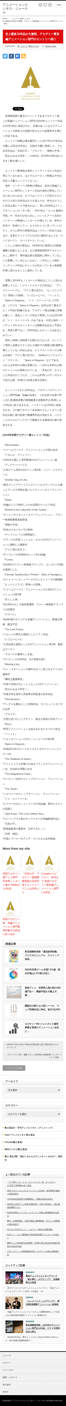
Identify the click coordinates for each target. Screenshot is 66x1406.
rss (40, 5)
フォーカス (8, 1370)
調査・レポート (10, 1377)
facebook (50, 5)
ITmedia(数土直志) (14, 1142)
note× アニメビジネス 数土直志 (20, 1135)
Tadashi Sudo (50, 46)
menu (59, 5)
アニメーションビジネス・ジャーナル (15, 8)
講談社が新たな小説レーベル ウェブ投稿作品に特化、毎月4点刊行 (42, 1007)
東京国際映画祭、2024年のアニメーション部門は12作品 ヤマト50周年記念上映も (43, 1328)
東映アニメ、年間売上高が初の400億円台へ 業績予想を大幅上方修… (43, 991)
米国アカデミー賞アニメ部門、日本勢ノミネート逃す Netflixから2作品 (11, 881)
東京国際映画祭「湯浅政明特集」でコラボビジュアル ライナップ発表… (42, 955)
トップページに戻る (14, 1068)
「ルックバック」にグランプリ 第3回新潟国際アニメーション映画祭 (42, 1303)
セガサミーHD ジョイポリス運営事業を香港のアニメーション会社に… (42, 1028)
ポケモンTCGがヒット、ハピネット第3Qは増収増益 (30, 1229)
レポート (7, 1362)
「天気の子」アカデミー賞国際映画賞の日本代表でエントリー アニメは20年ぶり (31, 883)
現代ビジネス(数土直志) (16, 1149)
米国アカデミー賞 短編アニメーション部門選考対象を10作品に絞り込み (11, 926)
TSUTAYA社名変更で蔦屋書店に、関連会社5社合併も (30, 1199)
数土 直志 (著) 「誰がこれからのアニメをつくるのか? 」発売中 (33, 1158)
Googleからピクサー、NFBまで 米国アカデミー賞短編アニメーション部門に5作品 (50, 883)
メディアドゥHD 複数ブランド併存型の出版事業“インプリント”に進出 (33, 1056)
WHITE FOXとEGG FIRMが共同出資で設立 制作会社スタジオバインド (33, 1045)
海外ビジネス (25, 19)
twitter (45, 5)
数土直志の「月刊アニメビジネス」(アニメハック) (29, 1128)
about (5, 1392)
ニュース (15, 19)
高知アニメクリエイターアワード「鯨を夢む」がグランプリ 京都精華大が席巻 (42, 1279)
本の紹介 (7, 1384)
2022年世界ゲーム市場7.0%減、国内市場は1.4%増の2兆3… (42, 971)
